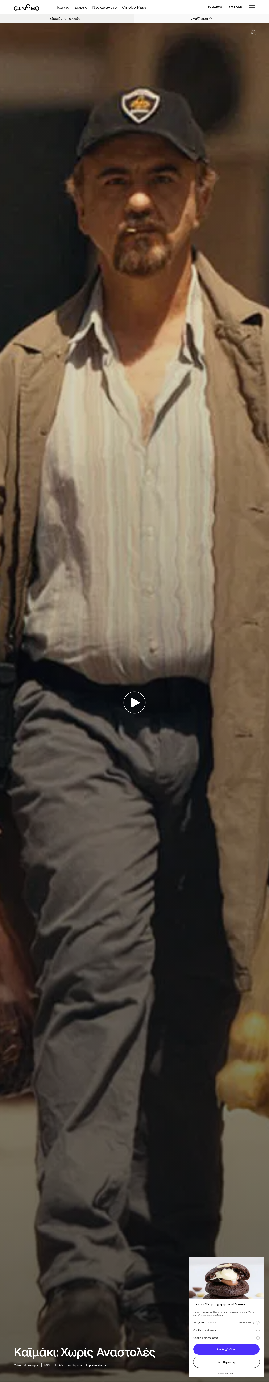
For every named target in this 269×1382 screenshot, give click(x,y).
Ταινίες (63, 7)
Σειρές (81, 7)
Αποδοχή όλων (226, 1349)
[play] (135, 702)
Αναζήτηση (199, 18)
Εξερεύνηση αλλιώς (65, 18)
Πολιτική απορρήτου (226, 1373)
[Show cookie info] (258, 1323)
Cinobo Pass (134, 7)
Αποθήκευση (226, 1362)
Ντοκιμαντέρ (104, 7)
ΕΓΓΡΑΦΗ (235, 7)
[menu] (252, 7)
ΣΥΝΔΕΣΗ (215, 7)
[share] (253, 32)
